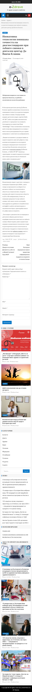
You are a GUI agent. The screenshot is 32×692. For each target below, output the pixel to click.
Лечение (5, 448)
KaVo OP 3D (9, 239)
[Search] (26, 15)
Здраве (5, 32)
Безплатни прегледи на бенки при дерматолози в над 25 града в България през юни (14, 421)
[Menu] (7, 15)
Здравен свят (6, 531)
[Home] (3, 15)
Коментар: (6, 276)
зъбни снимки (6, 241)
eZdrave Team (14, 361)
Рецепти (5, 462)
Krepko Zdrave (7, 58)
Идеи (4, 445)
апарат (15, 239)
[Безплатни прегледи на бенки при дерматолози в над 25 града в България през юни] (16, 406)
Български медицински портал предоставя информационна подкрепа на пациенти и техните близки (23, 252)
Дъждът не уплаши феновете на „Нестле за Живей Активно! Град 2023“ (8, 249)
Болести (5, 435)
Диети (4, 438)
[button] (7, 15)
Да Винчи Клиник (22, 239)
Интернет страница (8, 314)
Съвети (4, 465)
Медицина (5, 451)
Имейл (4, 308)
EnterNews (25, 687)
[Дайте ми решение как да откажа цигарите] (16, 375)
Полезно (5, 458)
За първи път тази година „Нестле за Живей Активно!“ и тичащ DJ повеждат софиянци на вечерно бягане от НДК (15, 514)
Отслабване (6, 455)
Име (4, 301)
